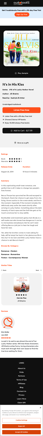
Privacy (21, 395)
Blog (21, 387)
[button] (3, 270)
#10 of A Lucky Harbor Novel (21, 89)
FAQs (21, 372)
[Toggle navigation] (5, 3)
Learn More (21, 399)
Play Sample (23, 73)
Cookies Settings (21, 420)
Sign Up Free (22, 14)
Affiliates (21, 383)
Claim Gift (22, 403)
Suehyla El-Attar (18, 98)
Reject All (21, 426)
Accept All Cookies (21, 432)
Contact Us (21, 391)
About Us (21, 368)
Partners (21, 376)
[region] (21, 420)
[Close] (40, 407)
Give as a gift (23, 143)
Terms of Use (21, 380)
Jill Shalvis (14, 93)
